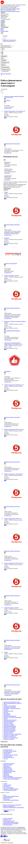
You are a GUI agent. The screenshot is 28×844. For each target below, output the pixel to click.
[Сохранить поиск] (2, 53)
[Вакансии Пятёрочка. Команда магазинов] (15, 131)
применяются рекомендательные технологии (13, 828)
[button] (2, 28)
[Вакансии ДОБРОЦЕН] (15, 360)
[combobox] (7, 46)
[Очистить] (3, 49)
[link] (3, 25)
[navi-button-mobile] (2, 33)
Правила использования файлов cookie (10, 11)
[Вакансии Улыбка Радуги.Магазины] (15, 254)
